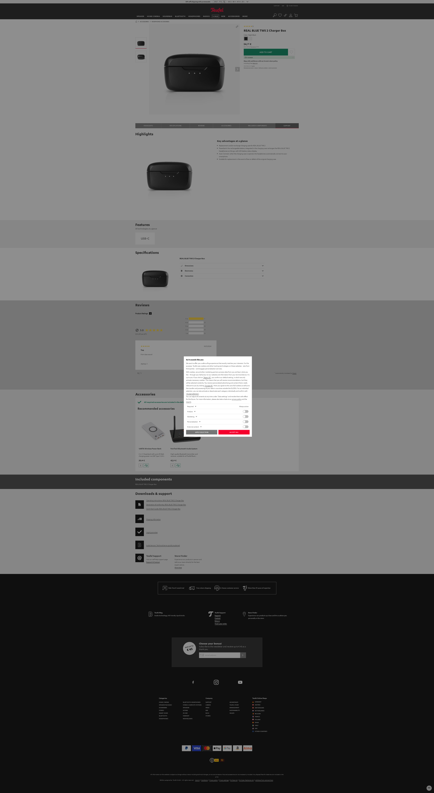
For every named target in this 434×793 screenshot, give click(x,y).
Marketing (190, 417)
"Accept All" (209, 385)
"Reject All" (207, 377)
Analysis (190, 411)
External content (193, 427)
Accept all (234, 432)
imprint (188, 402)
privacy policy (236, 399)
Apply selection (201, 432)
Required (190, 406)
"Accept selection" (192, 394)
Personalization (192, 422)
